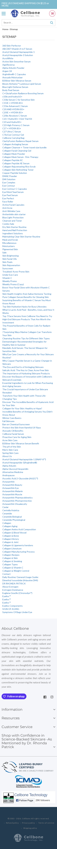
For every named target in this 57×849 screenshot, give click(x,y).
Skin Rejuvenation (11, 265)
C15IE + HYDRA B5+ (12, 103)
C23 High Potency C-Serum (15, 125)
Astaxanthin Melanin (12, 491)
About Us (7, 456)
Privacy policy (28, 823)
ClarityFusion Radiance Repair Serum (20, 141)
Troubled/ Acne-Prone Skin (15, 271)
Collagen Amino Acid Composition (19, 529)
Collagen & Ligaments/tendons (17, 545)
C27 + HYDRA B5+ (11, 128)
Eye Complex (8, 182)
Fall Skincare (8, 421)
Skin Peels (7, 262)
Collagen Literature (12, 548)
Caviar (5, 507)
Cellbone (26, 818)
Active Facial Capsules (13, 204)
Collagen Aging (9, 526)
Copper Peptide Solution (14, 173)
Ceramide (7, 513)
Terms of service (46, 823)
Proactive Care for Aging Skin (16, 437)
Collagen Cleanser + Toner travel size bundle (24, 147)
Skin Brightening (10, 255)
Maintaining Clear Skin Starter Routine (21, 236)
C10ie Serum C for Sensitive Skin (18, 99)
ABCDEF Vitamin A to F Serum (17, 48)
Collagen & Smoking (12, 561)
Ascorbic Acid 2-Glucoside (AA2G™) (20, 478)
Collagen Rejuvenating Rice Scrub (19, 166)
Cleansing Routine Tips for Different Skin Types (26, 338)
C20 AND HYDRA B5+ (13, 109)
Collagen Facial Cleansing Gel (16, 150)
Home (5, 29)
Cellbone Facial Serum (13, 434)
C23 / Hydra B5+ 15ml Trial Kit (17, 118)
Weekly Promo (9, 281)
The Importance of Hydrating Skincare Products (26, 373)
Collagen (6, 523)
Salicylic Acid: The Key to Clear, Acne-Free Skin (25, 370)
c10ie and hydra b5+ (12, 96)
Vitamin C (7, 278)
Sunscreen (7, 268)
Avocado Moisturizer (12, 77)
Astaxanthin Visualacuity (14, 504)
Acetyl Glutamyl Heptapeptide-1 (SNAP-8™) (24, 459)
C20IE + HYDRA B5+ (12, 112)
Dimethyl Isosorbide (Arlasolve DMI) (20, 580)
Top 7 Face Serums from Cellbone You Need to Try (27, 316)
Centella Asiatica (10, 510)
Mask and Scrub (10, 239)
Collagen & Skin (10, 558)
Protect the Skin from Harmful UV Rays (21, 427)
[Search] (51, 22)
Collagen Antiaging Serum (15, 144)
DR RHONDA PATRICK (14, 583)
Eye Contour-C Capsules (14, 188)
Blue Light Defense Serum (15, 87)
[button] (5, 13)
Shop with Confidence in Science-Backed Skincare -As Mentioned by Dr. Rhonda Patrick (27, 741)
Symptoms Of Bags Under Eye (17, 612)
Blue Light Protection (13, 217)
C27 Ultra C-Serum (11, 131)
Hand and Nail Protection (14, 230)
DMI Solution (8, 179)
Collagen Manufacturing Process (18, 551)
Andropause (8, 475)
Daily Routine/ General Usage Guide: (20, 577)
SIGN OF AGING (10, 609)
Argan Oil (7, 71)
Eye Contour (8, 185)
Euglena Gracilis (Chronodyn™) (17, 593)
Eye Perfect (8, 198)
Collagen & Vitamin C (12, 567)
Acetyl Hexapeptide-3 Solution (17, 55)
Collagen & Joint (10, 542)
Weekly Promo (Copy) (13, 284)
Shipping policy (30, 828)
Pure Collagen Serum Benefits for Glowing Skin (25, 297)
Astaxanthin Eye (10, 488)
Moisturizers (8, 246)
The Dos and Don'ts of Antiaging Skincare (23, 367)
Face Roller (7, 201)
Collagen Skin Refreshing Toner (18, 169)
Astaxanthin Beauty (12, 484)
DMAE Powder (9, 176)
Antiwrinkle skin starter (14, 214)
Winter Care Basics (11, 418)
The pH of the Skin (11, 446)
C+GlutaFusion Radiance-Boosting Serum (23, 93)
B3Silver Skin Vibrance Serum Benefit (20, 443)
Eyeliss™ (6, 596)
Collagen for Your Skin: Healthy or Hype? (22, 408)
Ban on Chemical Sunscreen (16, 424)
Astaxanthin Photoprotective (17, 500)
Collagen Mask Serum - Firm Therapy (20, 157)
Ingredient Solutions (12, 233)
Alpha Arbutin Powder (13, 68)
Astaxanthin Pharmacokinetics (17, 497)
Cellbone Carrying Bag (13, 138)
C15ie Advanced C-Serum (15, 106)
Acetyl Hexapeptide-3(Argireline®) (19, 462)
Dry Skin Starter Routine (14, 227)
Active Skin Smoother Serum (16, 61)
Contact (6, 574)
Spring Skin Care (10, 453)
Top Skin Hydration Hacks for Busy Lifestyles (24, 306)
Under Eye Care (10, 274)
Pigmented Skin (10, 249)
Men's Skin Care (10, 449)
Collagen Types (10, 564)
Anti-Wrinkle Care (11, 211)
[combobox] (28, 22)
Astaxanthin (8, 481)
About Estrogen (10, 586)
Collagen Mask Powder (13, 153)
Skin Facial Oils (9, 258)
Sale (4, 252)
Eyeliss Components (12, 605)
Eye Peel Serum (10, 195)
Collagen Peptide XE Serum (15, 163)
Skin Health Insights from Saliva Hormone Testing (26, 293)
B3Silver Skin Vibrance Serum (16, 80)
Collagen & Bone (10, 535)
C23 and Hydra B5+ (12, 122)
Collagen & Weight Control (15, 570)
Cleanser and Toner (12, 220)
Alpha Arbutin (9, 465)
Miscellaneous (9, 243)
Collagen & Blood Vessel (14, 532)
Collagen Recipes (10, 554)
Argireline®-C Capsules (14, 74)
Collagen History (10, 539)
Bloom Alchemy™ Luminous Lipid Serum (21, 83)
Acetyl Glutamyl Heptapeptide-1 (18, 52)
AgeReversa (8, 64)
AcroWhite (7, 58)
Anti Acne (7, 208)
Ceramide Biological (12, 516)
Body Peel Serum (10, 90)
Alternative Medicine (12, 472)
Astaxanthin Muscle (12, 494)
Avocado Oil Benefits (12, 430)
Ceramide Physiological (13, 519)
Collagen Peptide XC (12, 160)
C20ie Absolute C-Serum (14, 115)
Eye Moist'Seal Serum (13, 192)
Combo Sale (8, 223)
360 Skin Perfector (11, 45)
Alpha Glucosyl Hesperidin (15, 469)
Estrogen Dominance (12, 589)
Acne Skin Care (9, 440)
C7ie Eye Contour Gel (13, 134)
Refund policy (12, 823)
